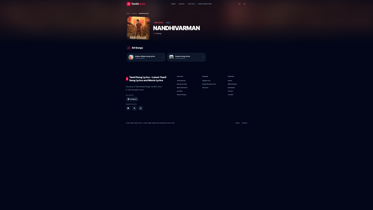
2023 (168, 22)
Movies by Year (182, 84)
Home (173, 4)
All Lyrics (205, 87)
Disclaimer (231, 87)
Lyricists (191, 4)
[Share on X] (134, 108)
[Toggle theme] (239, 4)
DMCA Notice (232, 84)
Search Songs (181, 94)
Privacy (230, 91)
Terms (238, 123)
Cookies (244, 123)
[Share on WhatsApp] (140, 108)
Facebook (133, 99)
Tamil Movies (181, 80)
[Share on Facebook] (128, 108)
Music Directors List (209, 84)
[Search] (244, 4)
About (230, 80)
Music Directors (205, 4)
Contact (230, 94)
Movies (181, 4)
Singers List (206, 80)
